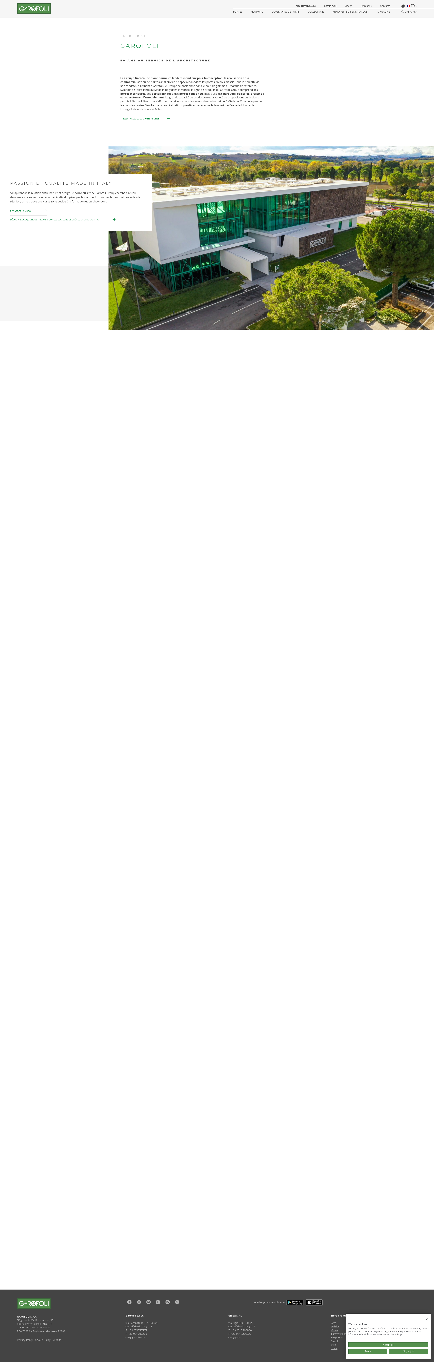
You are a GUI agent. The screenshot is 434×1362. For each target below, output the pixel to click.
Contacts (385, 5)
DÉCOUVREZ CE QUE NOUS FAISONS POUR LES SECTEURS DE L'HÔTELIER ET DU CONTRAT (55, 219)
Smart (334, 1341)
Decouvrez (20, 564)
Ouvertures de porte (285, 11)
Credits (57, 1339)
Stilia (333, 1344)
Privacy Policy (189, 1244)
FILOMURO (257, 11)
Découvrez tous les (122, 939)
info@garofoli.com (135, 1337)
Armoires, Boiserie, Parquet (351, 11)
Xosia (334, 1348)
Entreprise (366, 5)
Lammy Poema (340, 1333)
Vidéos (348, 5)
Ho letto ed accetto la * (178, 1244)
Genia (334, 1330)
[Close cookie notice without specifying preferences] (426, 1319)
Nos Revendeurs (306, 5)
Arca (333, 1322)
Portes (237, 11)
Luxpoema (337, 1337)
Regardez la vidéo (20, 211)
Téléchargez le (141, 118)
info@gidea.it (235, 1337)
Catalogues (330, 5)
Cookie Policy (43, 1339)
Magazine (383, 11)
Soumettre (270, 1235)
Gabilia (335, 1326)
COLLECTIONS (316, 11)
